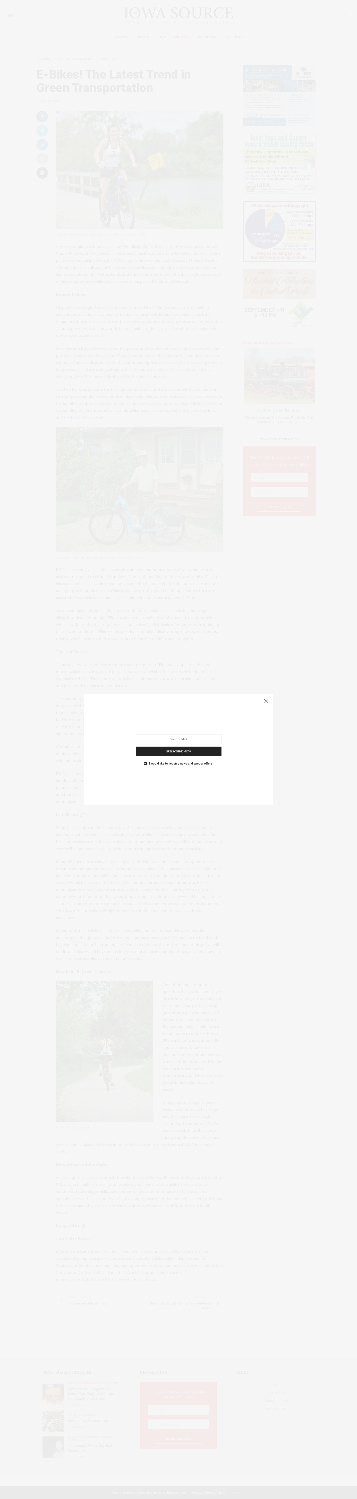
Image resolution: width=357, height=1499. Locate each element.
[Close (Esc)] (266, 701)
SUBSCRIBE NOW (178, 751)
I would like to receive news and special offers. (181, 763)
